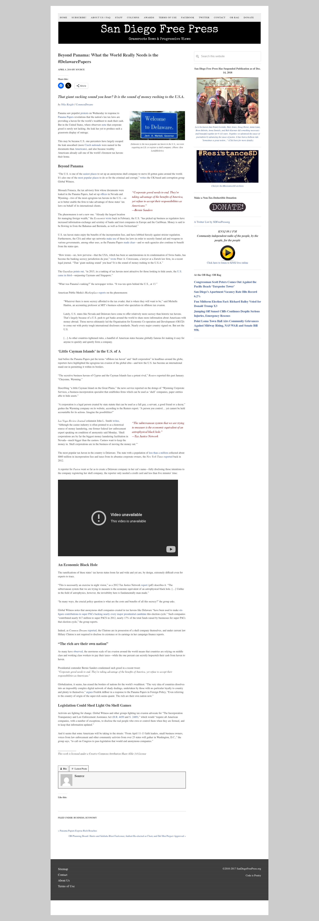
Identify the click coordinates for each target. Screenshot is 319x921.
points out (78, 271)
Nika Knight (67, 104)
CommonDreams (84, 104)
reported (168, 456)
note (104, 124)
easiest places (90, 173)
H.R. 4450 (118, 717)
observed (78, 651)
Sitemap (63, 869)
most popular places (88, 177)
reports (102, 292)
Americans (80, 149)
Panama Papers (66, 117)
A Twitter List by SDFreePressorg (212, 222)
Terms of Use (66, 886)
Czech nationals (93, 145)
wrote (109, 218)
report (144, 585)
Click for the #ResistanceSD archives (227, 185)
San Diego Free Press (159, 30)
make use (111, 238)
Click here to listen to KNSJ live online (227, 262)
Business (79, 817)
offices (103, 194)
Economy (91, 817)
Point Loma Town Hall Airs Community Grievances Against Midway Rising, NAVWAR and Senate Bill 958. (226, 325)
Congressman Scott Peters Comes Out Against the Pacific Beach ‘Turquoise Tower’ (225, 284)
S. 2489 (133, 717)
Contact (62, 874)
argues (89, 692)
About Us (64, 880)
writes (143, 177)
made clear (129, 242)
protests (84, 113)
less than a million (158, 452)
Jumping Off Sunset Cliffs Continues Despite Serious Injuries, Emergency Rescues (227, 313)
